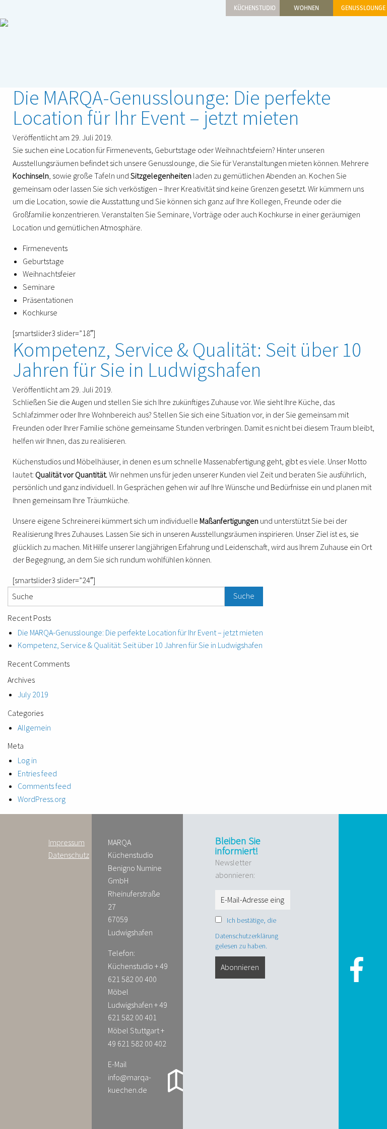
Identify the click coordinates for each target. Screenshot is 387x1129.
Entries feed (37, 773)
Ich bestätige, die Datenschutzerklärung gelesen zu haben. (246, 933)
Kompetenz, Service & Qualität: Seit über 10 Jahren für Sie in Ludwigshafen (187, 359)
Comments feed (44, 786)
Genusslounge (363, 8)
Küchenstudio (255, 8)
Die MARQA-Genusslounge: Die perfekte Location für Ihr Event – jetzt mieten (172, 107)
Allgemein (34, 727)
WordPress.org (42, 799)
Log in (27, 760)
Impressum (66, 842)
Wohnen (306, 8)
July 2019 (33, 694)
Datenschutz (68, 855)
